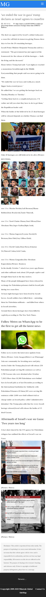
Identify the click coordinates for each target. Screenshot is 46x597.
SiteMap (23, 593)
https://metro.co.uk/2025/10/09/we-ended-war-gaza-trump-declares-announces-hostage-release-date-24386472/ (22, 24)
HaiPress (4, 27)
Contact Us (40, 589)
